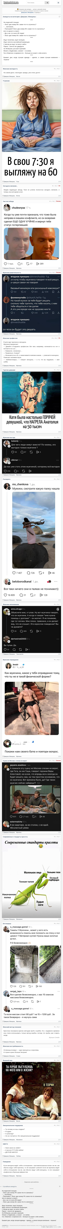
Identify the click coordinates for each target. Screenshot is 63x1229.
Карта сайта (49, 1227)
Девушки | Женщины (27, 12)
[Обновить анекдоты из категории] (59, 16)
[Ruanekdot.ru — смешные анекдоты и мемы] (11, 2)
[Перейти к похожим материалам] (59, 69)
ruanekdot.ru (5, 1225)
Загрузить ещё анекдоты (31, 1182)
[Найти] (47, 2)
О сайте (43, 1227)
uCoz (59, 1227)
